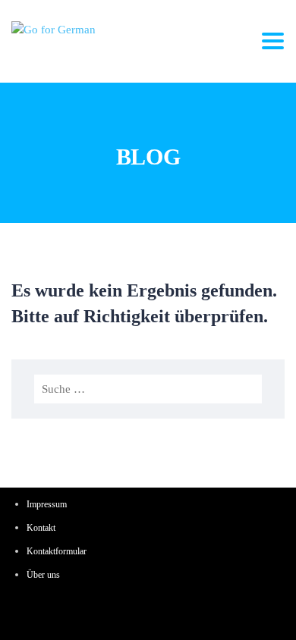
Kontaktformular (57, 551)
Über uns (43, 574)
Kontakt (41, 527)
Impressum (47, 504)
